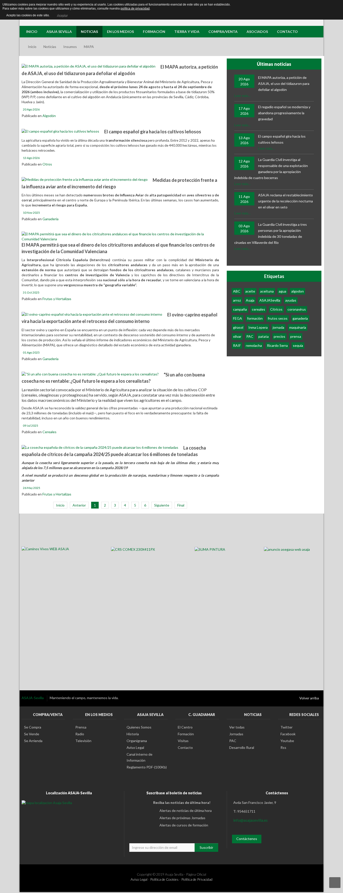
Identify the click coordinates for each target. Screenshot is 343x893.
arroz (237, 300)
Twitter (286, 727)
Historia (133, 734)
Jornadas (236, 734)
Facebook (288, 734)
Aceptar (62, 15)
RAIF (237, 345)
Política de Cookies (164, 879)
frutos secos (278, 318)
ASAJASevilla (269, 300)
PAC (249, 336)
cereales (258, 309)
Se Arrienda (33, 741)
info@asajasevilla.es (250, 820)
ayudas (290, 300)
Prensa (80, 727)
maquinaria (297, 327)
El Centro (185, 727)
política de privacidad (135, 8)
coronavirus (297, 309)
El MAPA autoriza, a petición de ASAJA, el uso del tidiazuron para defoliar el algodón (283, 83)
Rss (283, 747)
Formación (186, 734)
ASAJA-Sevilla (33, 698)
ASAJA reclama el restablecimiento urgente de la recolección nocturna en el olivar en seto (285, 201)
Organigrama (137, 741)
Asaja (250, 300)
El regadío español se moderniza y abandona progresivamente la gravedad (284, 113)
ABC (236, 291)
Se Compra (32, 727)
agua (282, 291)
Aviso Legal (135, 747)
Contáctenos (246, 838)
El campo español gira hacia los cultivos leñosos (152, 131)
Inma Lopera (258, 327)
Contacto (185, 747)
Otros (47, 164)
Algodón (49, 116)
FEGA (237, 318)
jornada (278, 327)
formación (255, 318)
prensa (295, 336)
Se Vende (31, 734)
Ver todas (237, 727)
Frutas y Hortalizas (56, 299)
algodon (297, 291)
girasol (238, 327)
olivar (237, 336)
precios (279, 336)
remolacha (254, 345)
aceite (250, 291)
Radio (79, 734)
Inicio (32, 46)
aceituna (267, 291)
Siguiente (161, 505)
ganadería (300, 318)
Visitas (183, 741)
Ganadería (50, 219)
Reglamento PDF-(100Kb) (147, 767)
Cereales (49, 432)
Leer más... (242, 95)
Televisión (83, 741)
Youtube (287, 741)
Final (180, 505)
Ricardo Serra (277, 345)
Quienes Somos (139, 727)
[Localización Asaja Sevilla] (47, 802)
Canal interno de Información (139, 757)
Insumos (70, 46)
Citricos (276, 309)
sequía (298, 345)
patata (263, 336)
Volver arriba (309, 698)
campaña (240, 309)
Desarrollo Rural (241, 747)
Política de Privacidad (196, 879)
